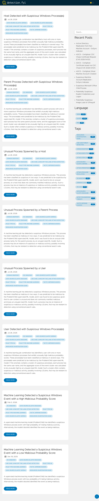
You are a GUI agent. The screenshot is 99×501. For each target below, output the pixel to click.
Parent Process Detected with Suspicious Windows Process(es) (33, 84)
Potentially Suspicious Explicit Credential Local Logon (85, 94)
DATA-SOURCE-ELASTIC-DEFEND (85, 162)
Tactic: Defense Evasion (38, 29)
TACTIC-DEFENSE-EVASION (85, 204)
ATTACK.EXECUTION (85, 153)
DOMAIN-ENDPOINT (84, 149)
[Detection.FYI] (14, 3)
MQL (80, 122)
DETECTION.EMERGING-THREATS (85, 198)
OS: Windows (27, 92)
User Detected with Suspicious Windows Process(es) (34, 329)
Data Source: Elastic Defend (17, 23)
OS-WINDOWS (83, 178)
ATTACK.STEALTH (84, 157)
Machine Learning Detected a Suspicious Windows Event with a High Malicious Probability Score (33, 397)
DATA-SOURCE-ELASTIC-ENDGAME (85, 192)
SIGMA (80, 114)
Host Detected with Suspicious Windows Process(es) (34, 16)
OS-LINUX (81, 187)
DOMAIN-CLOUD (83, 182)
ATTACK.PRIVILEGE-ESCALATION (85, 173)
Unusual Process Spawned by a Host (25, 151)
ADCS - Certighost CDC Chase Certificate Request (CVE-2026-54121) (86, 57)
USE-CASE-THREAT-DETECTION (85, 143)
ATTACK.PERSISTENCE (85, 168)
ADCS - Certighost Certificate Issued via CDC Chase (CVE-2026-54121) (86, 65)
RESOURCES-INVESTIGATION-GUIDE (85, 136)
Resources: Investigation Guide (16, 33)
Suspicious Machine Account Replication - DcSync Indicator (84, 79)
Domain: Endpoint (13, 92)
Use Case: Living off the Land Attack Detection (22, 26)
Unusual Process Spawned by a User (25, 268)
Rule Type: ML (47, 26)
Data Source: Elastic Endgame (41, 23)
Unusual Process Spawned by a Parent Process (31, 210)
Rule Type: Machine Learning (16, 29)
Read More (10, 66)
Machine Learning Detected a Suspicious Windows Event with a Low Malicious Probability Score (33, 451)
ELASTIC (81, 118)
